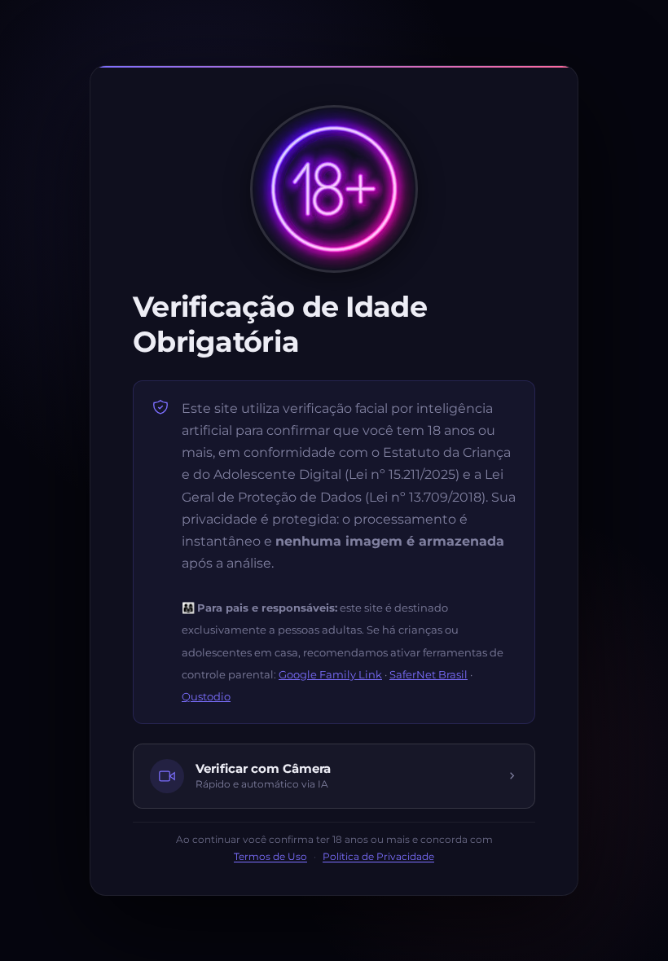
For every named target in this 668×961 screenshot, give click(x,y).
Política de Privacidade (378, 856)
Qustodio (206, 696)
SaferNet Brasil (428, 674)
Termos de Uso (270, 856)
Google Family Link (330, 674)
